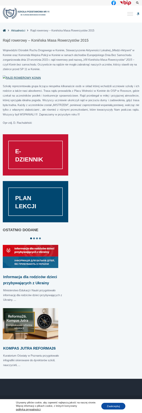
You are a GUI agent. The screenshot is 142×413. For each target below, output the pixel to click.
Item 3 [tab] (37, 238)
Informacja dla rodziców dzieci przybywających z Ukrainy (30, 280)
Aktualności (18, 30)
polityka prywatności (28, 409)
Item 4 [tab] (40, 238)
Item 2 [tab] (34, 238)
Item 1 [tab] (31, 238)
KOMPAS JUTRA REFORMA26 (29, 348)
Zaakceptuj (113, 405)
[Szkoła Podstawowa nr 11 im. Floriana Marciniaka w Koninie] (26, 13)
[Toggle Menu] (130, 14)
